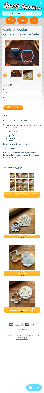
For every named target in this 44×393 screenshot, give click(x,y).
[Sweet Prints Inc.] (22, 9)
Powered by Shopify (22, 339)
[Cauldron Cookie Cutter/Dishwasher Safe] (16, 73)
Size (4, 90)
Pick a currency (18, 13)
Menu (10, 20)
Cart (34, 20)
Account (24, 20)
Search (17, 330)
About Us (26, 330)
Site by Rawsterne (22, 337)
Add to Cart (13, 107)
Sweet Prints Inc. (21, 335)
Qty (4, 98)
